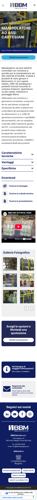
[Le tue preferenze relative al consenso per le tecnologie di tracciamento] (33, 496)
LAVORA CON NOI (28, 470)
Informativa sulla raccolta (13, 497)
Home (3, 50)
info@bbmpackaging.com (20, 446)
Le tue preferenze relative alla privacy (21, 493)
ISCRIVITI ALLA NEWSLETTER (18, 480)
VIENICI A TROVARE (18, 475)
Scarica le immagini (18, 186)
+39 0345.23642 (20, 444)
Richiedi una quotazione (18, 57)
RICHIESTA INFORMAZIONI (11, 470)
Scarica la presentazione (20, 201)
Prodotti (9, 50)
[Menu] (3, 8)
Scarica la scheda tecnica (21, 193)
